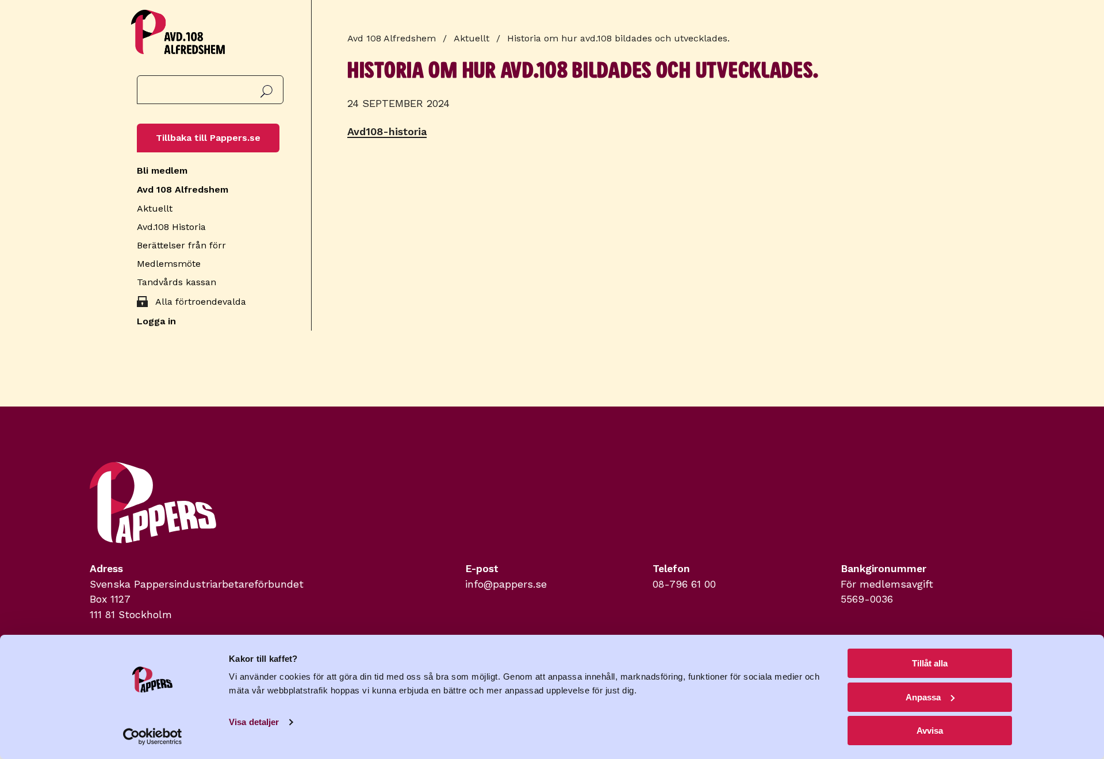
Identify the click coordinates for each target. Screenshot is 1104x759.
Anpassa (923, 697)
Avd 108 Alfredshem (182, 189)
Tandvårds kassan (176, 282)
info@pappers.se (506, 584)
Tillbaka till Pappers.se (208, 137)
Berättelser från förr (181, 245)
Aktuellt (154, 208)
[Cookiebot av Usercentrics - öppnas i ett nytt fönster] (152, 736)
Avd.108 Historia (171, 226)
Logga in (156, 321)
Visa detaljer (254, 722)
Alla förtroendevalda (200, 301)
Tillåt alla (930, 663)
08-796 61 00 (684, 584)
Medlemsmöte (169, 263)
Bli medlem (162, 170)
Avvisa (930, 730)
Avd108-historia (387, 131)
